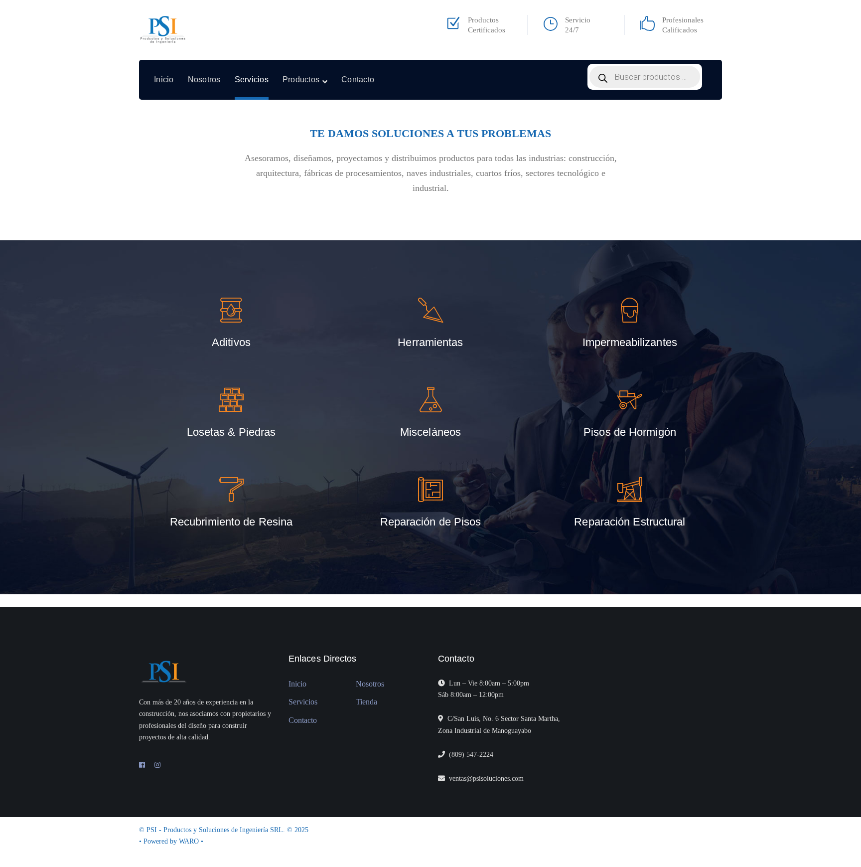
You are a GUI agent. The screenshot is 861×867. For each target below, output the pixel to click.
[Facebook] (142, 765)
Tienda (366, 701)
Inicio (297, 684)
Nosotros (370, 684)
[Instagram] (157, 765)
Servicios (302, 701)
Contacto (302, 720)
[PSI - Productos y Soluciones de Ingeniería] (163, 30)
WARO (190, 841)
